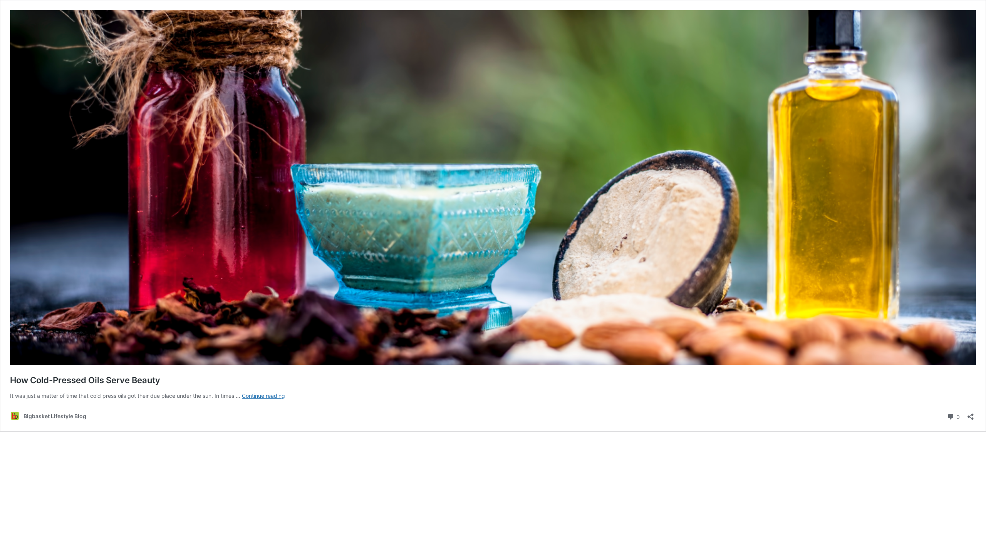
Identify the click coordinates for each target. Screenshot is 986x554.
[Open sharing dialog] (970, 414)
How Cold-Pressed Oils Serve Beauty (85, 380)
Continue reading (263, 395)
